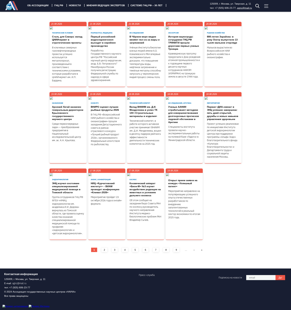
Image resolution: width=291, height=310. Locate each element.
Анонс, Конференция (101, 179)
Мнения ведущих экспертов (106, 5)
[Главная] (14, 9)
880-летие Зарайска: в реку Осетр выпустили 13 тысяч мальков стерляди (222, 39)
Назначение (57, 103)
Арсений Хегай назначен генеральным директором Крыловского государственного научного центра (67, 113)
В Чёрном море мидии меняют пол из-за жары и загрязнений (145, 39)
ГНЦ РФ (58, 5)
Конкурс (95, 103)
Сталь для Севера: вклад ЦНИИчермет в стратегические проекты (67, 39)
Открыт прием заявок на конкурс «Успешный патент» (182, 183)
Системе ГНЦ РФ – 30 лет (147, 5)
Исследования (137, 33)
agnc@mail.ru (244, 8)
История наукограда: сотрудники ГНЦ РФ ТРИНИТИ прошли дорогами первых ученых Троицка (183, 42)
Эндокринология (60, 179)
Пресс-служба (147, 275)
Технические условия (62, 33)
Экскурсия (173, 33)
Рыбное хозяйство (216, 33)
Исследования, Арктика (179, 103)
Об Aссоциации (37, 5)
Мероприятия (213, 103)
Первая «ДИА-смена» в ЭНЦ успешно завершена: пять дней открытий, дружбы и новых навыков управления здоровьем (222, 113)
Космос (133, 179)
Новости (75, 5)
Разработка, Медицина (101, 33)
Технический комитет (140, 103)
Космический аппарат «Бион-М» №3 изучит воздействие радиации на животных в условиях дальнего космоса (145, 189)
